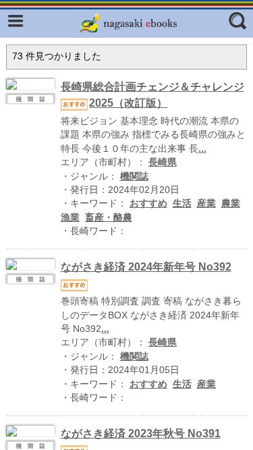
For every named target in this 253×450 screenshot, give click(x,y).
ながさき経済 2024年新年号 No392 (146, 267)
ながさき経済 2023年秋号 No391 (141, 433)
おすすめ (148, 203)
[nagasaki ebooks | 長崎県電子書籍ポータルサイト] (130, 23)
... (202, 149)
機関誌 (134, 176)
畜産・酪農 (108, 218)
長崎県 (162, 162)
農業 (230, 203)
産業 (206, 203)
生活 (182, 203)
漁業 (70, 218)
